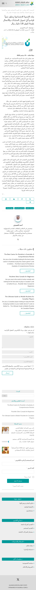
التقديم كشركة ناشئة (27, 524)
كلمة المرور (30, 468)
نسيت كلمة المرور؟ (18, 486)
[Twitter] (18, 239)
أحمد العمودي (24, 28)
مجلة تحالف (29, 545)
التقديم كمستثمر (28, 528)
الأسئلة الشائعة (28, 507)
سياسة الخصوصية (28, 563)
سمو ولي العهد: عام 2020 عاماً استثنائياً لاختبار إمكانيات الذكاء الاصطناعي (23, 449)
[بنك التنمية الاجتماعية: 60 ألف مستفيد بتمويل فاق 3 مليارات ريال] (5, 442)
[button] (34, 578)
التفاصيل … (27, 271)
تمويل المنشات (9, 208)
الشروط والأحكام (28, 567)
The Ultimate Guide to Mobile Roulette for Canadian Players (19, 297)
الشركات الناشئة (29, 208)
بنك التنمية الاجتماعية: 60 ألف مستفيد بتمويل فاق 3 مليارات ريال (23, 440)
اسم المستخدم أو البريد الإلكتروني (24, 460)
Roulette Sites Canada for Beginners (21, 276)
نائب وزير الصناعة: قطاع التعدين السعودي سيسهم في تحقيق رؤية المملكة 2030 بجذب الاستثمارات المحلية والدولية (22, 431)
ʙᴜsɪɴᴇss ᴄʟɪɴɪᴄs (22, 587)
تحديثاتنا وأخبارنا (28, 549)
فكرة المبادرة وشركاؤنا (26, 503)
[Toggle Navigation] (3, 3)
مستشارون (29, 510)
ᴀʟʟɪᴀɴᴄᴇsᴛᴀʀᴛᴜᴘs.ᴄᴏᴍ (15, 585)
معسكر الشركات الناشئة (26, 532)
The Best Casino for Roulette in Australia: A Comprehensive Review (19, 255)
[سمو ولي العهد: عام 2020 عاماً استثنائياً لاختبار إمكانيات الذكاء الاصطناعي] (5, 450)
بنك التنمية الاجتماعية (19, 208)
